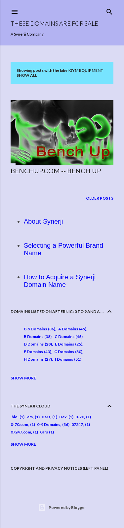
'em (29, 416)
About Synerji (43, 221)
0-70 (79, 416)
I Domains (67, 359)
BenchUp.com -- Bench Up (56, 171)
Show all (27, 75)
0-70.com (19, 424)
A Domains (71, 328)
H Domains (37, 359)
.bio (14, 416)
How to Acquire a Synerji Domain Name (60, 280)
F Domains (37, 351)
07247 (77, 424)
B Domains (37, 336)
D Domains (37, 344)
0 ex (62, 416)
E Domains (68, 344)
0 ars (46, 416)
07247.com (21, 432)
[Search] (109, 10)
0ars (44, 432)
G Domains (67, 351)
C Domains (68, 336)
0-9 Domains (39, 328)
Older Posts (99, 198)
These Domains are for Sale (54, 23)
